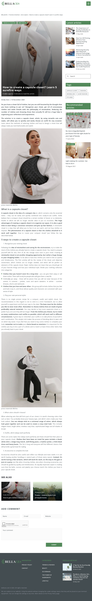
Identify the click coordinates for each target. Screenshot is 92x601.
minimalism (71, 94)
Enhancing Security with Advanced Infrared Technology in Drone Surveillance (83, 52)
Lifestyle (45, 581)
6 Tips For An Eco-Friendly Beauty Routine (81, 566)
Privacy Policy (52, 593)
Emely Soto (5, 100)
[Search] (68, 76)
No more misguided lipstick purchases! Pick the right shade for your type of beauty (78, 133)
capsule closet (72, 90)
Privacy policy (27, 565)
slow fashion (82, 94)
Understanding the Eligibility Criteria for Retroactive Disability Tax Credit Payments (83, 64)
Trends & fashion (9, 23)
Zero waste (22, 23)
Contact (25, 568)
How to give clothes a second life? (15, 498)
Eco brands (46, 571)
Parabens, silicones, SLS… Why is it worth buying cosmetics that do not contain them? (81, 576)
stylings (70, 97)
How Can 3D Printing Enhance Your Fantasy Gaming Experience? (83, 40)
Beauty (44, 568)
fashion (83, 90)
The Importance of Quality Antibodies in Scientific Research (83, 29)
